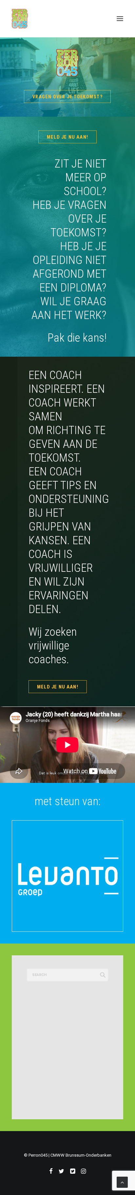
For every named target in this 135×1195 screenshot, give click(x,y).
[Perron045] (20, 19)
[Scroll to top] (122, 1182)
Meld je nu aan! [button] (67, 137)
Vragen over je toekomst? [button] (67, 96)
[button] (120, 18)
